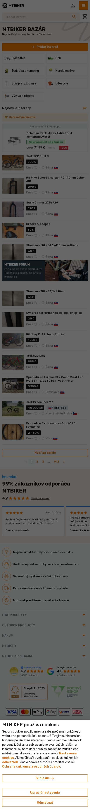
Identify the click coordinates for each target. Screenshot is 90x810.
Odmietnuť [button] (45, 803)
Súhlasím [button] (45, 778)
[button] (10, 762)
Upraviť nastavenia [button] (45, 792)
